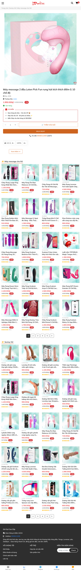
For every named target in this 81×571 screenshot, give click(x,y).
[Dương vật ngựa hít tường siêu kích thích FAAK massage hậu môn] (30, 387)
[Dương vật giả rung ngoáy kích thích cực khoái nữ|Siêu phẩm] (71, 387)
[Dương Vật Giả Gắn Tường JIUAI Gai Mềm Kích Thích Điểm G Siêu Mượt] (71, 454)
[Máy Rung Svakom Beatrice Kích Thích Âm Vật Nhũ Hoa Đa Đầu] (30, 240)
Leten (15, 99)
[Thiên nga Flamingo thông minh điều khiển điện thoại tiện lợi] (71, 353)
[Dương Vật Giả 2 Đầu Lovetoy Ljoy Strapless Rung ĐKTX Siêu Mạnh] (50, 387)
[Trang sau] (52, 336)
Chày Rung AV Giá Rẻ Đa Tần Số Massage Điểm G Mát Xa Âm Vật (50, 186)
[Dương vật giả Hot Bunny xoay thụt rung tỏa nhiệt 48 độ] (50, 488)
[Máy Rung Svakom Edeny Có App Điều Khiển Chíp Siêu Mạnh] (71, 308)
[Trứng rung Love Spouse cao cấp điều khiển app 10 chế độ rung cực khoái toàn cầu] (30, 488)
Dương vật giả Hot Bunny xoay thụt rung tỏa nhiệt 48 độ (50, 503)
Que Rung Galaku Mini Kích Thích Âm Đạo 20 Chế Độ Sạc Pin (9, 220)
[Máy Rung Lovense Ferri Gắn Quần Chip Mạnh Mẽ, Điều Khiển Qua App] (71, 172)
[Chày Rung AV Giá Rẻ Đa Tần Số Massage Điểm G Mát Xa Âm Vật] (50, 172)
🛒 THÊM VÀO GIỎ (48, 125)
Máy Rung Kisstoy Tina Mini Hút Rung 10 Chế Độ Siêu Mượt (30, 322)
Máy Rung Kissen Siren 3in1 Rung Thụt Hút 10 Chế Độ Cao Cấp (9, 288)
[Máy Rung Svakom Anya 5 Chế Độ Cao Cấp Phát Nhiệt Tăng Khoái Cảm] (50, 274)
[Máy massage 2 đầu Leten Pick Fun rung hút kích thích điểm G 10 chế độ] (40, 49)
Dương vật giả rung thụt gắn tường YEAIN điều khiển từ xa (9, 367)
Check (73, 550)
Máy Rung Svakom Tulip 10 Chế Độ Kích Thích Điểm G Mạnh (29, 288)
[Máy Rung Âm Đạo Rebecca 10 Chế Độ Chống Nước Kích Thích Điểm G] (30, 172)
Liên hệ (5, 559)
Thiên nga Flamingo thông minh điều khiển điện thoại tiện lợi (70, 367)
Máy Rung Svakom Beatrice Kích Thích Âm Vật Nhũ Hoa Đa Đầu (30, 254)
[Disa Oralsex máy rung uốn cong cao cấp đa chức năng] (71, 206)
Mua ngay (40, 131)
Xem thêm (15, 151)
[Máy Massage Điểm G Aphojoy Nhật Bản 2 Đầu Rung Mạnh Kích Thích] (10, 308)
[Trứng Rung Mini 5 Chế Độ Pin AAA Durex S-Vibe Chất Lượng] (50, 206)
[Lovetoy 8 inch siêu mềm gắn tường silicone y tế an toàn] (30, 353)
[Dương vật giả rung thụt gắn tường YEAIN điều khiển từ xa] (10, 353)
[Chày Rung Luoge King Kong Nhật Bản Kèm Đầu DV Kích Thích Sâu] (10, 172)
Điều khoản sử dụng (10, 552)
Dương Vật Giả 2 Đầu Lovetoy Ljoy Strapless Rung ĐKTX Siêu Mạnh (50, 401)
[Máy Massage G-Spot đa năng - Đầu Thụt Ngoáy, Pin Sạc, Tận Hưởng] (30, 206)
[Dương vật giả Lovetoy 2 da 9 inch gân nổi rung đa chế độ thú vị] (50, 353)
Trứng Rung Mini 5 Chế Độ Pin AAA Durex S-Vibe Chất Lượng (50, 220)
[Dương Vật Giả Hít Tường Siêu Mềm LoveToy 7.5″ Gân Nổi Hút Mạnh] (71, 488)
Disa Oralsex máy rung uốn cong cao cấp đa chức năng (70, 220)
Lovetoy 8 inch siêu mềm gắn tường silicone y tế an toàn (29, 367)
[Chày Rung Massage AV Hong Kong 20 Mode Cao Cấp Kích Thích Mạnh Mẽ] (10, 240)
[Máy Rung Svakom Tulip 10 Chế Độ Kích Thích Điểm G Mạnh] (30, 274)
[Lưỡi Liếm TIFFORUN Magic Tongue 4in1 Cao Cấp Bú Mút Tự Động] (71, 240)
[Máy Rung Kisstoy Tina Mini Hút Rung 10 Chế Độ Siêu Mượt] (30, 308)
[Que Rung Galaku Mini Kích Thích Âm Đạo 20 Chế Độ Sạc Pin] (10, 206)
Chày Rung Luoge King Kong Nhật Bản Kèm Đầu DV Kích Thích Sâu (9, 185)
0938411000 (42, 136)
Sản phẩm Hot (35, 552)
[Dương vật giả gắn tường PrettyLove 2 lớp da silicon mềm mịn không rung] (10, 488)
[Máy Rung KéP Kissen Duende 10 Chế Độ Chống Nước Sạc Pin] (71, 274)
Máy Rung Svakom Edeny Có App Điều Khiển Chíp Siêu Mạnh (70, 322)
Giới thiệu (6, 549)
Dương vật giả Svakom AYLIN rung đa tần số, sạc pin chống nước (9, 469)
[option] (40, 49)
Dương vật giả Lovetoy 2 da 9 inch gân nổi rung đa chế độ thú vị (50, 367)
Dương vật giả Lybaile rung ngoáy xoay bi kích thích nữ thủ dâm (30, 435)
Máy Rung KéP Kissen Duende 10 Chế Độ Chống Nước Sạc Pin (70, 288)
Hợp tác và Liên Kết (36, 549)
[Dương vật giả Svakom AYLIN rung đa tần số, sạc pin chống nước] (10, 454)
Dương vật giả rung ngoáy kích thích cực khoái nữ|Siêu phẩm (69, 401)
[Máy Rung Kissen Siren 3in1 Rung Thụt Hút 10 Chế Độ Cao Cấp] (10, 274)
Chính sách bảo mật (10, 555)
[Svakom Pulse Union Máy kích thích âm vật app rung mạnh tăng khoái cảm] (50, 240)
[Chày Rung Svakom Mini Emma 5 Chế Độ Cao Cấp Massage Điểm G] (50, 308)
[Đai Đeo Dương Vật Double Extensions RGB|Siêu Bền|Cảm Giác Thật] (50, 454)
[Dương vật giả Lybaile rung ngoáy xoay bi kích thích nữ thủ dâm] (30, 421)
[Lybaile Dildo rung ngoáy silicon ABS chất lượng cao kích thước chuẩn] (10, 421)
